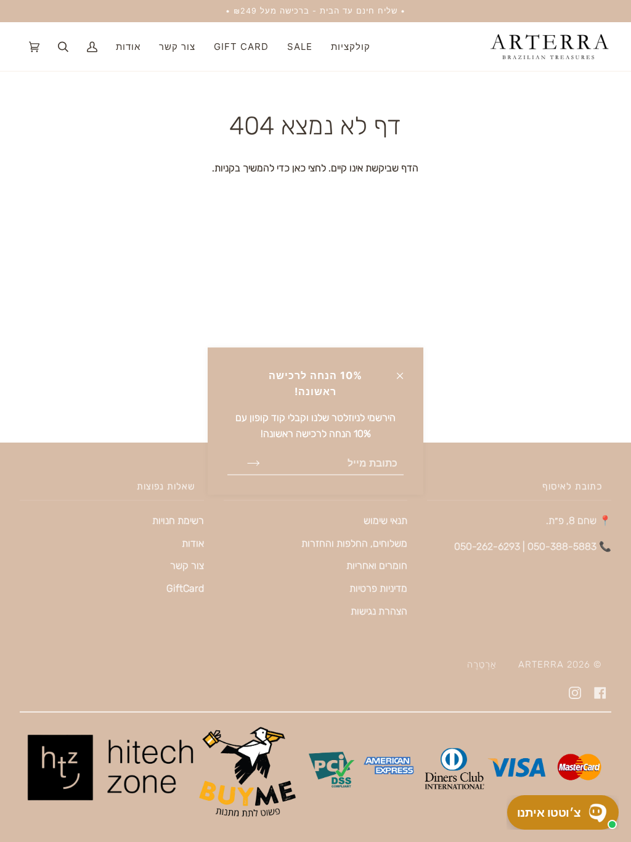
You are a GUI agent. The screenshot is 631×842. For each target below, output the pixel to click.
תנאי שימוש (385, 520)
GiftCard (185, 588)
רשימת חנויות (178, 520)
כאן (298, 168)
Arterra (541, 664)
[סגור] (405, 370)
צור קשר (187, 565)
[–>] (243, 463)
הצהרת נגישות (379, 611)
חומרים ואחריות (376, 565)
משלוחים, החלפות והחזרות (354, 543)
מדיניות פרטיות (378, 588)
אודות (193, 543)
